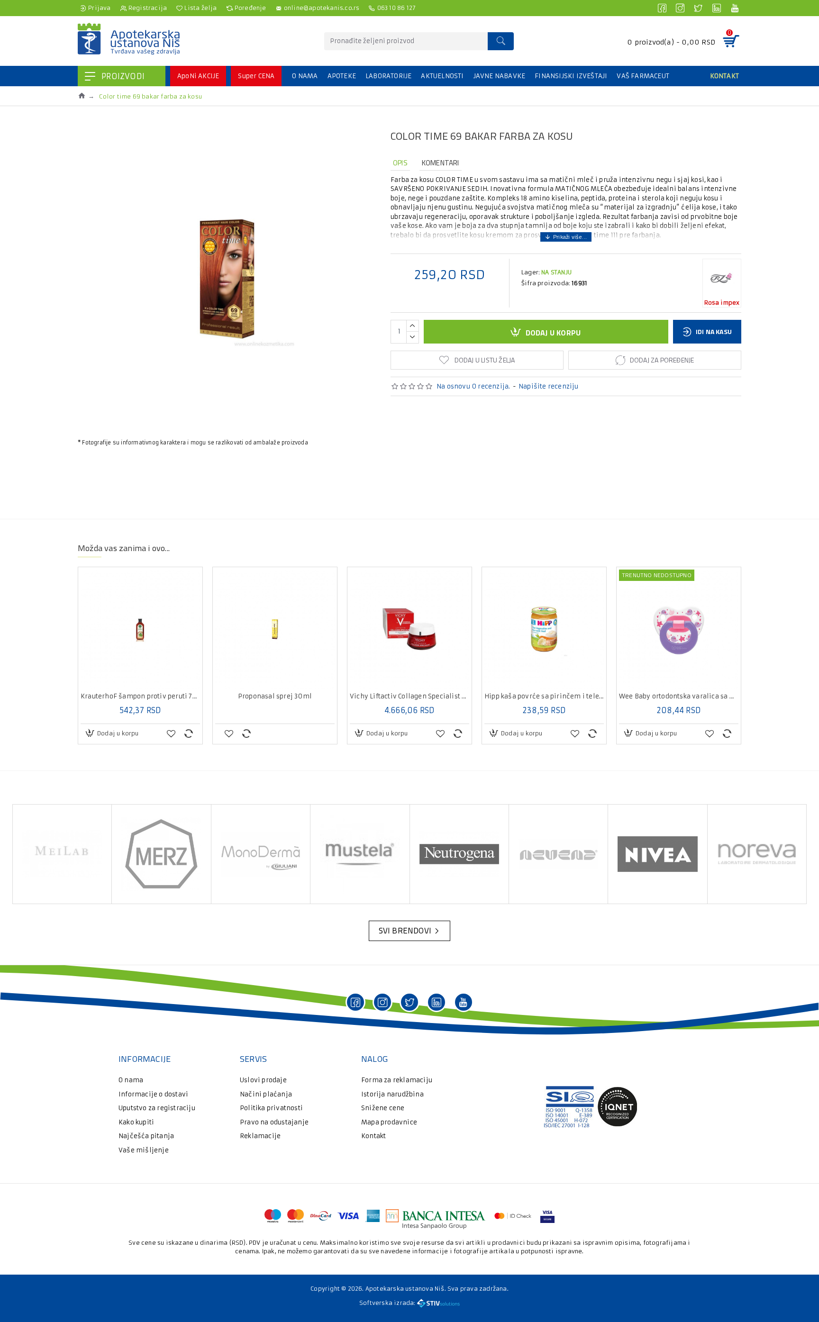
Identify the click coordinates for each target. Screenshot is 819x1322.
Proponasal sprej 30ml (275, 696)
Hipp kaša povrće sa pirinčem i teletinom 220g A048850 (544, 696)
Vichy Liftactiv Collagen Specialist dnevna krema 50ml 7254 (409, 696)
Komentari (440, 162)
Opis (400, 162)
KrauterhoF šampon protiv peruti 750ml (140, 696)
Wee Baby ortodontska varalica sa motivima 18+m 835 (678, 696)
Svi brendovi (405, 930)
